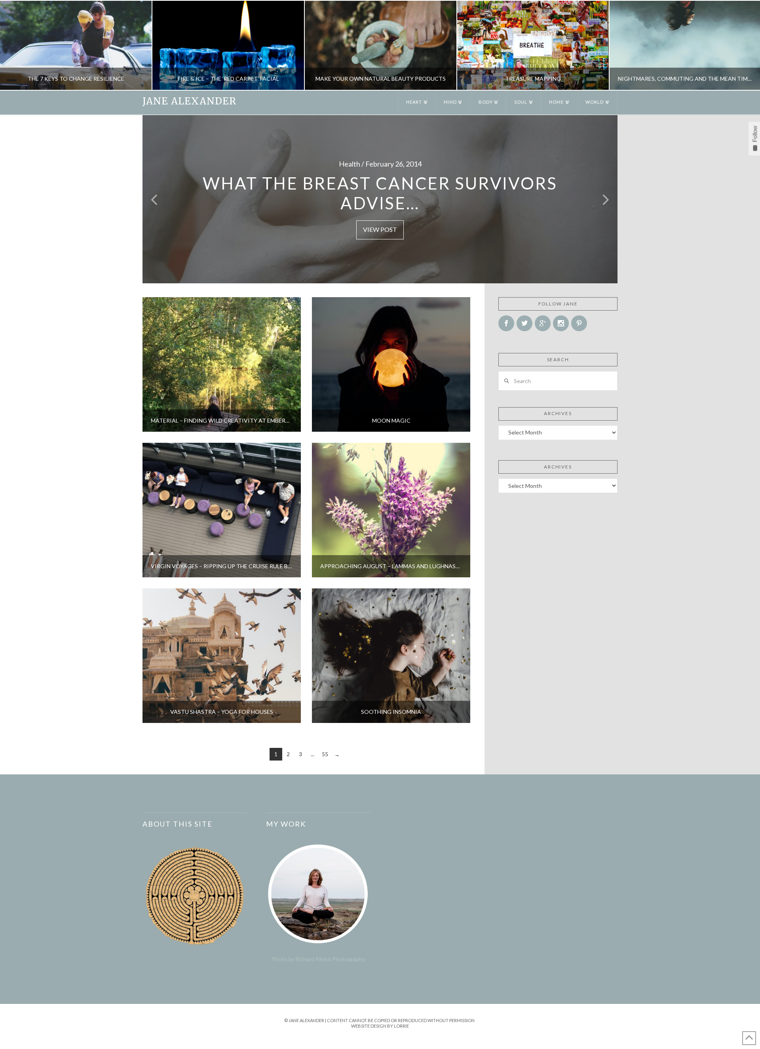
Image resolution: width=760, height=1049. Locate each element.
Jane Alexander (189, 101)
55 (325, 754)
